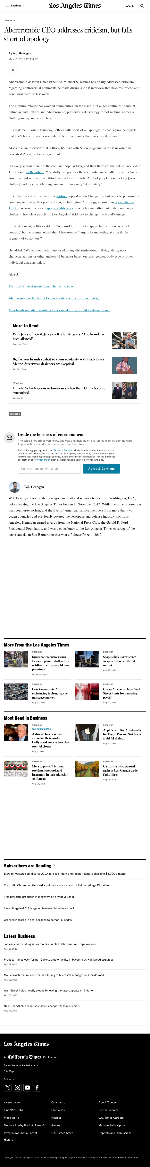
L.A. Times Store (62, 1133)
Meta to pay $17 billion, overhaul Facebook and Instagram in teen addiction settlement (50, 772)
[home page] (75, 5)
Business (10, 21)
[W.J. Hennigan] (14, 487)
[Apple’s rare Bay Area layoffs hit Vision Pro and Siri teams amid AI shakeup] (87, 732)
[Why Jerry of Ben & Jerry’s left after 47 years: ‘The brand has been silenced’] (124, 340)
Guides (55, 1125)
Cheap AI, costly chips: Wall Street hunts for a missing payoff (121, 693)
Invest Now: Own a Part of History (20, 1136)
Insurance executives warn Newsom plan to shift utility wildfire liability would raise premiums (51, 663)
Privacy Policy (42, 460)
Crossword (58, 1102)
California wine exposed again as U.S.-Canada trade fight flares (120, 770)
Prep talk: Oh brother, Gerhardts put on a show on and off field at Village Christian (56, 885)
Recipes (56, 1118)
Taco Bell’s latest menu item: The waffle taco (41, 286)
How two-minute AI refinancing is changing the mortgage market (50, 693)
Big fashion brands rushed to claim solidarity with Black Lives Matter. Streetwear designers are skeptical (58, 362)
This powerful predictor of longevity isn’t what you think (39, 897)
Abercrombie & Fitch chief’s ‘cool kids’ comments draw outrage (54, 298)
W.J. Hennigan (34, 487)
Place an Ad (11, 1118)
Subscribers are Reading (27, 865)
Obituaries (58, 1110)
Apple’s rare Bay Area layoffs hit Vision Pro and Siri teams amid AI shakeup (122, 734)
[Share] (13, 70)
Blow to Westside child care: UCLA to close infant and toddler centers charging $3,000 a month (65, 874)
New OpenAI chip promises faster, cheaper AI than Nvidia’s (41, 1006)
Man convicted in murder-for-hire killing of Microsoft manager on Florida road (54, 975)
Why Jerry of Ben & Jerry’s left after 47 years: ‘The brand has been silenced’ (58, 337)
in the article (35, 171)
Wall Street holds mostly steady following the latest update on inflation (49, 990)
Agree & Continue (101, 468)
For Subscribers (41, 729)
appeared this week (59, 208)
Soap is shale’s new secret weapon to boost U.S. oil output (119, 661)
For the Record (108, 1110)
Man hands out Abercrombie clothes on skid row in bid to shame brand (59, 310)
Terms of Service (63, 450)
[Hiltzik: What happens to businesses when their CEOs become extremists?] (124, 390)
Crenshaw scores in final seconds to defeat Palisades (38, 920)
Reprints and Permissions (115, 1133)
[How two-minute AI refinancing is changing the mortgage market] (16, 691)
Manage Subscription (112, 1125)
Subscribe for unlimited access (21, 1065)
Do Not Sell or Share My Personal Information (117, 1158)
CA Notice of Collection (83, 1158)
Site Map (9, 1071)
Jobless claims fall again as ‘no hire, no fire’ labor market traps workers (50, 944)
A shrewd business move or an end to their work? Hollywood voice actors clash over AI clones (51, 740)
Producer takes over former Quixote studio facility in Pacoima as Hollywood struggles (58, 959)
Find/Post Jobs (13, 1110)
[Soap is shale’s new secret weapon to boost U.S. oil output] (87, 659)
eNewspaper (12, 1102)
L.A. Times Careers (111, 1118)
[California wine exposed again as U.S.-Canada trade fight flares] (87, 769)
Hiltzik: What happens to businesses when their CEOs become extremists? (59, 391)
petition (61, 196)
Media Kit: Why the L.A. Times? (24, 1125)
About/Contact (108, 1102)
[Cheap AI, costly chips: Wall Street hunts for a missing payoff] (87, 691)
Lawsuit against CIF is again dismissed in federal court (39, 908)
